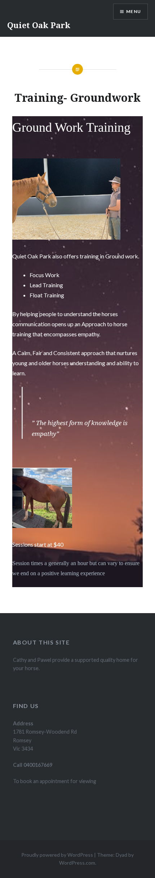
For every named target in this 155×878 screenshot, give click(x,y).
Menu (133, 11)
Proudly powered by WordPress (57, 855)
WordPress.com (77, 863)
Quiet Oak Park (38, 24)
